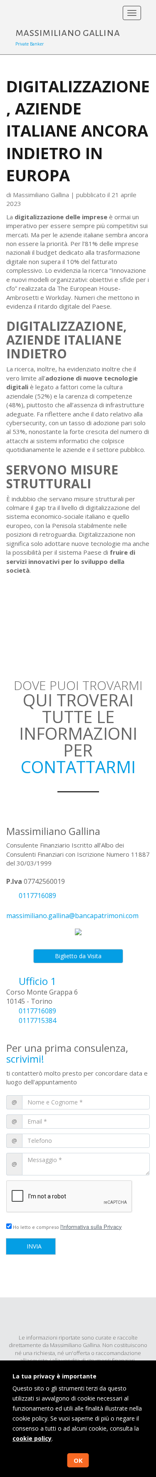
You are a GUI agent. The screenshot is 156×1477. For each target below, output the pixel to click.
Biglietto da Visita (78, 956)
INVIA (33, 1246)
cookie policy (32, 1438)
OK (78, 1460)
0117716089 (37, 895)
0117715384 (37, 1020)
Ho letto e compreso (67, 1227)
